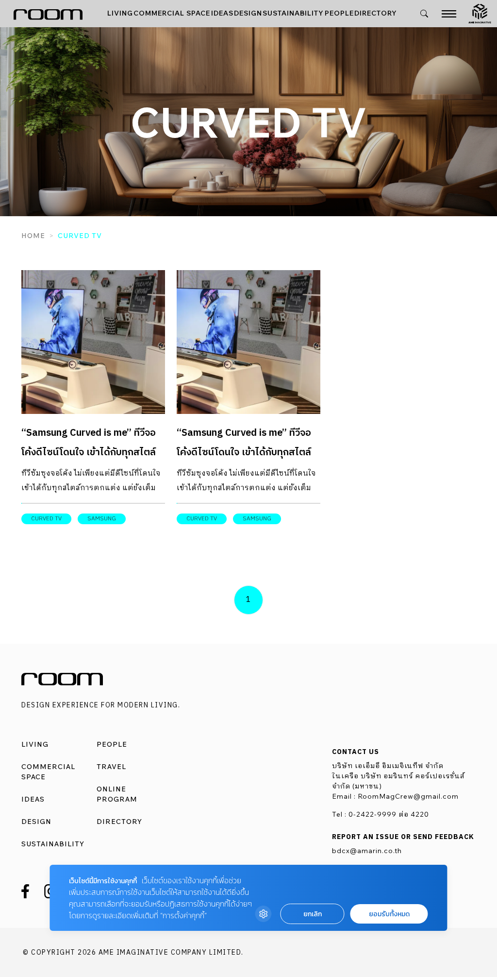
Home (33, 235)
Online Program (117, 794)
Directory (375, 13)
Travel (111, 766)
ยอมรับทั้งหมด (389, 914)
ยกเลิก (312, 914)
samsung (101, 518)
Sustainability (293, 13)
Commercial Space (171, 13)
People (339, 13)
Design (248, 13)
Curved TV (46, 518)
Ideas (222, 13)
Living (120, 13)
